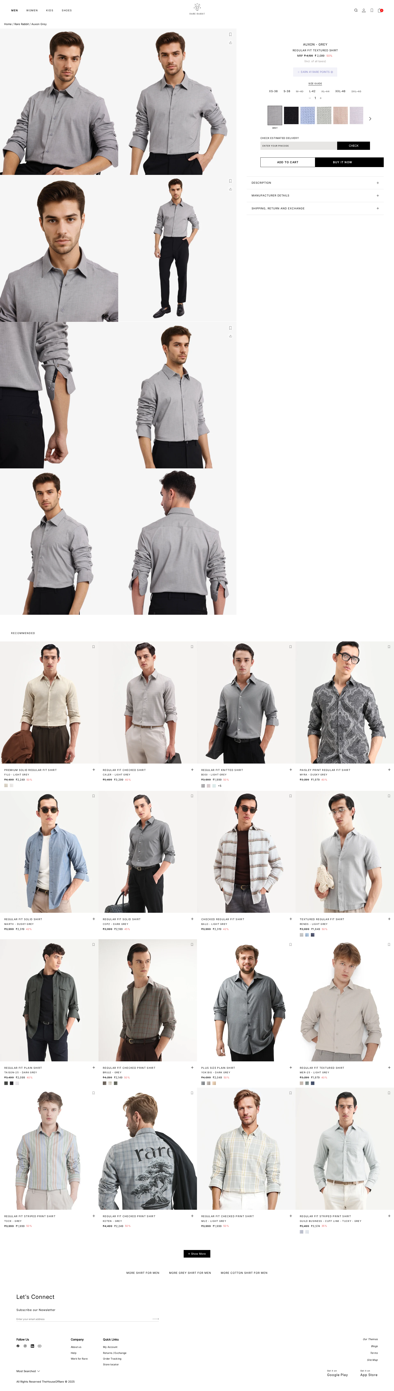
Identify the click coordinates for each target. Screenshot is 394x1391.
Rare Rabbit (21, 24)
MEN (14, 10)
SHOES (67, 10)
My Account (110, 1347)
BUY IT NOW (342, 162)
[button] (230, 34)
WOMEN (32, 10)
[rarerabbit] (197, 9)
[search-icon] (356, 10)
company (77, 1339)
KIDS (50, 10)
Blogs (374, 1346)
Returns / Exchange (114, 1352)
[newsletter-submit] (155, 1319)
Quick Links (111, 1339)
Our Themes (370, 1339)
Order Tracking (112, 1358)
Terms (374, 1352)
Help (73, 1352)
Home (8, 24)
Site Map (372, 1359)
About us (76, 1347)
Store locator (111, 1364)
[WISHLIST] (372, 10)
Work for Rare (79, 1358)
